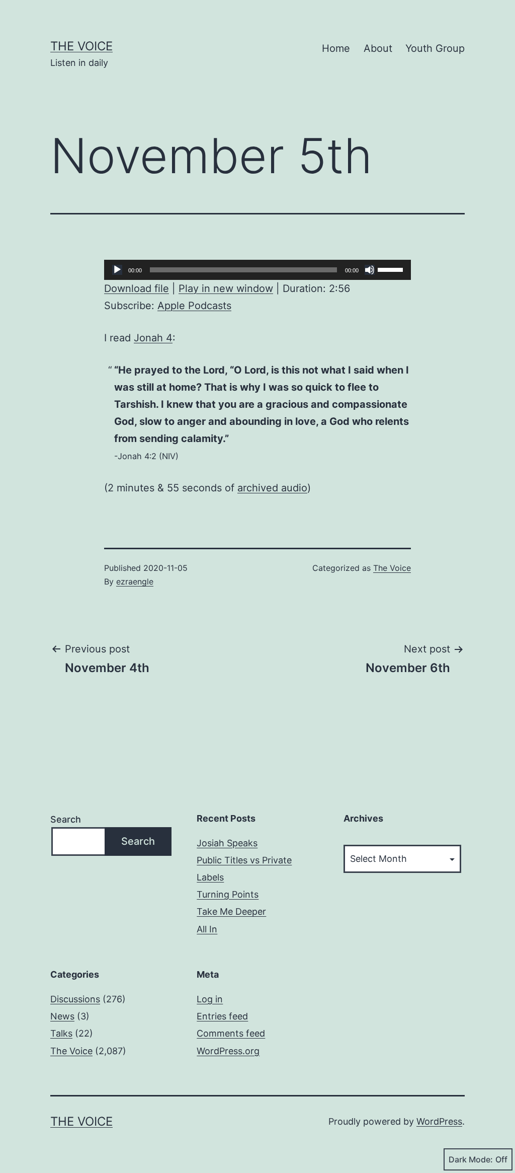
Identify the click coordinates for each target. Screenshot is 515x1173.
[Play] (117, 270)
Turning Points (228, 894)
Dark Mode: (471, 1159)
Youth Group (435, 48)
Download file (136, 288)
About (378, 48)
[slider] (392, 269)
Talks (61, 1033)
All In (207, 929)
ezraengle (134, 581)
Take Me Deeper (231, 911)
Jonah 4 (153, 338)
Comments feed (231, 1033)
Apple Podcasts (194, 306)
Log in (210, 999)
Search (65, 819)
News (62, 1016)
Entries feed (222, 1016)
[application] (257, 270)
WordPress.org (228, 1051)
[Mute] (370, 270)
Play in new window (226, 288)
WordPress (439, 1121)
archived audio (272, 488)
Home (336, 48)
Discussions (75, 999)
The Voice (81, 46)
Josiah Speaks (227, 843)
